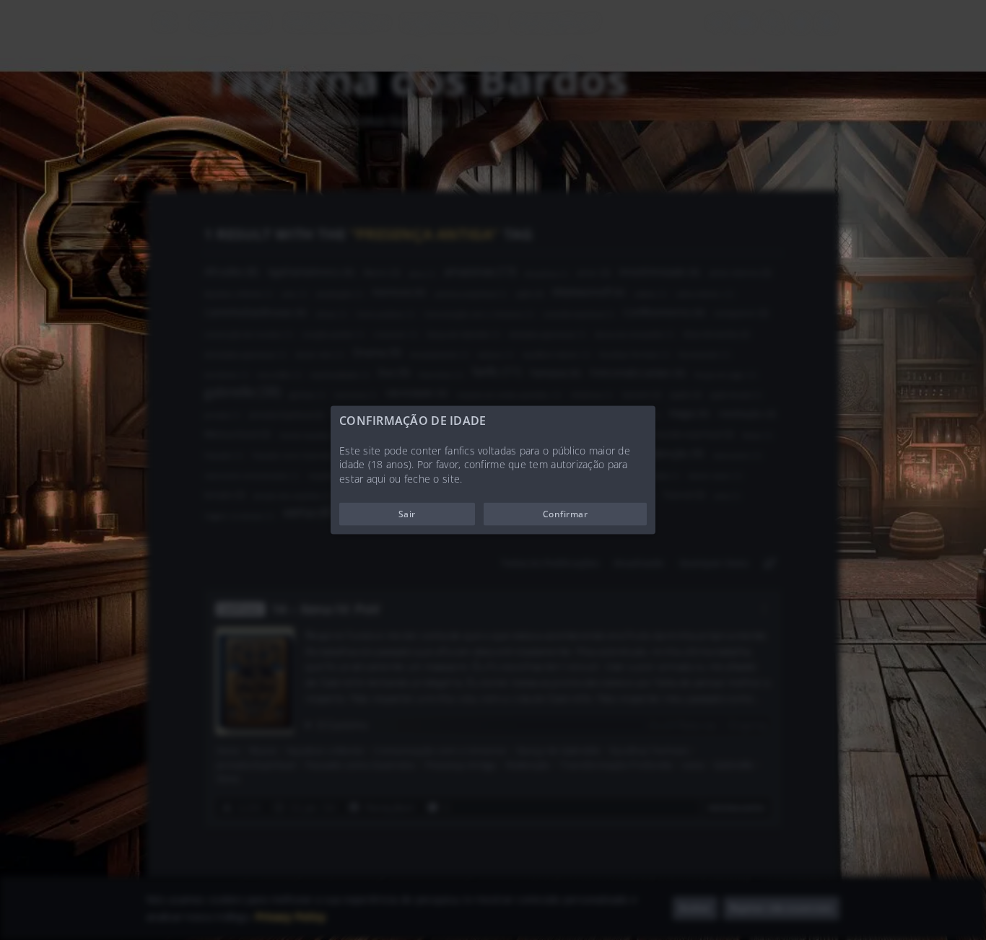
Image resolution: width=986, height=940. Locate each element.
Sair (407, 514)
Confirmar (565, 514)
